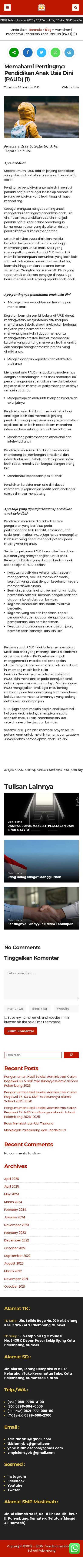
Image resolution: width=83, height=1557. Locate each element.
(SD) (25, 1406)
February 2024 (15, 1209)
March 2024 (13, 1202)
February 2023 (15, 1232)
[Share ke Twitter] (42, 52)
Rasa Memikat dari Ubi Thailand (28, 1123)
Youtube (14, 1485)
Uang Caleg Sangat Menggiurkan (34, 877)
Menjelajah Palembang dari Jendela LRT (35, 1130)
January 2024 (14, 1217)
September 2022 (17, 1255)
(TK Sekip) (29, 1415)
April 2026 (11, 1178)
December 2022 (16, 1240)
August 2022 (13, 1263)
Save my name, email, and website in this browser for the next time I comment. (37, 1019)
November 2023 (16, 1225)
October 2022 (15, 1248)
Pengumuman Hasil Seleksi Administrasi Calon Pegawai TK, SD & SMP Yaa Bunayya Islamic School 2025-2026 (40, 1096)
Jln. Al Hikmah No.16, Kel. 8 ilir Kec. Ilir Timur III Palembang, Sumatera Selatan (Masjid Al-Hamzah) (40, 1518)
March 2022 (13, 1271)
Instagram (16, 1476)
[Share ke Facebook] (28, 52)
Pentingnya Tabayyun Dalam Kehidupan (40, 924)
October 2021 (14, 1286)
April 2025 (11, 1186)
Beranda (35, 30)
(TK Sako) (30, 1411)
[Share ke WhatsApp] (55, 53)
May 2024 (11, 1194)
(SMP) (25, 1402)
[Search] (71, 1055)
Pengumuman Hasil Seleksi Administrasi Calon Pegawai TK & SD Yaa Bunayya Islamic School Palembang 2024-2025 (40, 1112)
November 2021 (16, 1279)
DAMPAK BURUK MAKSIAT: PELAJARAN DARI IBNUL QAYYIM (40, 828)
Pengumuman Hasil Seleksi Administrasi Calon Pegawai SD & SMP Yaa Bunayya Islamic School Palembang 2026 (41, 1081)
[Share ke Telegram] (69, 52)
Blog (48, 30)
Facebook (15, 1481)
